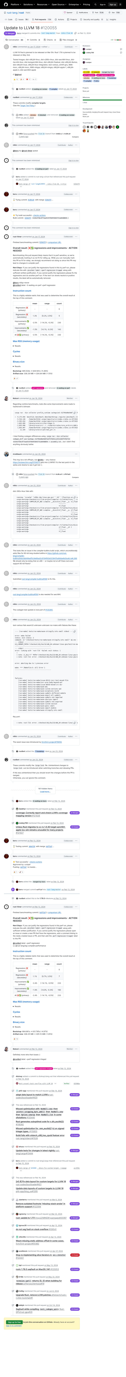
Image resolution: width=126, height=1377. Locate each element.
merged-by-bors (39, 882)
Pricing (86, 4)
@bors (16, 151)
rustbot (22, 89)
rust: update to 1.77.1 (41, 1218)
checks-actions (39, 215)
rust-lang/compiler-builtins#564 (25, 594)
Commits (36, 40)
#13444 (33, 1168)
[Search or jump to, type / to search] (95, 4)
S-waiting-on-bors (39, 801)
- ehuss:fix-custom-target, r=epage (51, 1168)
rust (21, 12)
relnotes (33, 115)
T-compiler (53, 89)
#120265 (49, 610)
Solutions (28, 4)
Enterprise (74, 4)
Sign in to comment (14, 1325)
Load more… (45, 792)
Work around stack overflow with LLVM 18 (36, 1083)
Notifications (83, 12)
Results (18, 346)
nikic (15, 47)
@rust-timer (27, 151)
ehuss (21, 1147)
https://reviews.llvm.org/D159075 (26, 462)
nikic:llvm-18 (66, 33)
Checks (52, 40)
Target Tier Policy (27, 105)
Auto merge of (24, 184)
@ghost (18, 74)
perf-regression (37, 388)
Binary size (18, 361)
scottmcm (23, 1251)
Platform (15, 4)
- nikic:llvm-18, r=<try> (56, 184)
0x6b (21, 1277)
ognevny (22, 1214)
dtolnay (19, 1076)
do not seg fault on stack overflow (36, 1229)
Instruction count (22, 290)
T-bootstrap (39, 751)
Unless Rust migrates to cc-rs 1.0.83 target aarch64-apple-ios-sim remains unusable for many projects (41, 830)
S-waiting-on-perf (41, 169)
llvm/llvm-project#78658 (52, 742)
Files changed (71, 40)
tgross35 (23, 1225)
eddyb (21, 1305)
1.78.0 (42, 898)
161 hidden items (45, 789)
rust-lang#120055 (38, 184)
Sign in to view (74, 125)
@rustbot (17, 285)
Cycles (16, 351)
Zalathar (22, 809)
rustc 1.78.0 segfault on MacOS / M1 (37, 1269)
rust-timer (17, 237)
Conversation (16, 40)
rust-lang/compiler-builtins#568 (34, 579)
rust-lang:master (48, 33)
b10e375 (77, 184)
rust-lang (12, 12)
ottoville (22, 1237)
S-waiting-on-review (39, 89)
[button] (46, 46)
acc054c (77, 1168)
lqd (20, 1265)
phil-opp (22, 1091)
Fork (99, 12)
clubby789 (23, 823)
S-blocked (42, 115)
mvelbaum (17, 454)
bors (19, 33)
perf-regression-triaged (43, 1068)
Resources (42, 4)
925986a (77, 1083)
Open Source (58, 4)
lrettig (21, 1291)
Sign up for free (14, 1322)
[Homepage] (6, 4)
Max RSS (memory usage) (26, 341)
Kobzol (16, 398)
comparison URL (54, 242)
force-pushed (28, 134)
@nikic (41, 460)
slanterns (23, 1200)
